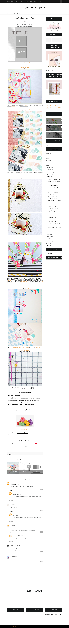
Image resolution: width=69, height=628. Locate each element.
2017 (48, 162)
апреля (49, 236)
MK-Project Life (49, 107)
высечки (27, 347)
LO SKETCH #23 (51, 194)
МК (47, 105)
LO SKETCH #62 (11, 471)
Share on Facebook (17, 443)
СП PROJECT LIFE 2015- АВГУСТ (55, 192)
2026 (48, 153)
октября (50, 171)
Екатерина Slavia (27, 62)
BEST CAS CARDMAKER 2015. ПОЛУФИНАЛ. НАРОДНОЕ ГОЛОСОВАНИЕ (54, 121)
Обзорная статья (57, 107)
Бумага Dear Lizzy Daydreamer (19, 347)
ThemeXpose (15, 626)
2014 (48, 243)
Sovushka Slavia (34, 8)
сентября (50, 172)
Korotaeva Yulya (15, 545)
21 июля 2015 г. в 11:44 (15, 527)
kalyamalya (28, 110)
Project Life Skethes (50, 145)
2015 (48, 165)
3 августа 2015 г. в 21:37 (15, 558)
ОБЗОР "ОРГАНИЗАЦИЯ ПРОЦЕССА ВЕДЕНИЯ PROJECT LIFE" (53, 210)
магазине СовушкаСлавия (22, 433)
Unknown (13, 482)
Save (36, 443)
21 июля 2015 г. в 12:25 (15, 546)
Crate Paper (13, 106)
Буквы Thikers (38, 347)
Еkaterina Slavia (25, 67)
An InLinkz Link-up (24, 429)
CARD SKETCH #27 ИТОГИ (53, 231)
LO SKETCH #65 (23, 471)
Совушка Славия (17, 514)
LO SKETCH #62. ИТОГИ (37, 467)
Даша (14, 492)
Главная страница (11, 1)
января (49, 241)
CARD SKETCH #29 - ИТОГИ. (54, 181)
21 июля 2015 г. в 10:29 (17, 515)
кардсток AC (26, 105)
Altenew (9, 280)
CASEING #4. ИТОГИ (52, 214)
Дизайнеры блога (49, 253)
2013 (48, 245)
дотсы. (25, 348)
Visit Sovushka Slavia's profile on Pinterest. (53, 614)
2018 (48, 160)
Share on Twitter (28, 443)
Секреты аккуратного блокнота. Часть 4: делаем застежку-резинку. (54, 134)
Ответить (41, 489)
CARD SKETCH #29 (52, 206)
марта (49, 238)
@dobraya (27, 288)
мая (49, 234)
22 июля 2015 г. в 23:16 (17, 494)
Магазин (41, 1)
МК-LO (48, 109)
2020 (48, 157)
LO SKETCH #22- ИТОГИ (53, 187)
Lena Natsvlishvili (25, 177)
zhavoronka (14, 556)
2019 (48, 158)
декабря (50, 167)
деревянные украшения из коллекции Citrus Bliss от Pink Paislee (25, 174)
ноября (49, 169)
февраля (50, 240)
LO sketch (36, 1)
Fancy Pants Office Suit (22, 173)
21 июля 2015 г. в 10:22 (15, 484)
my (25, 110)
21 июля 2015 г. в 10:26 (15, 505)
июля (49, 176)
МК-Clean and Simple (53, 105)
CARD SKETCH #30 (52, 190)
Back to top (59, 626)
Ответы (11, 490)
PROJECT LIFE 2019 (28, 1)
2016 (48, 164)
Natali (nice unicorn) (25, 109)
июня (49, 233)
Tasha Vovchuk (15, 525)
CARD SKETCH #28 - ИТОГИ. (54, 204)
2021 (48, 155)
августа (49, 174)
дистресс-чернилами (25, 281)
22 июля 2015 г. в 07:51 (17, 536)
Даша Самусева (25, 240)
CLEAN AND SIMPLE (19, 1)
